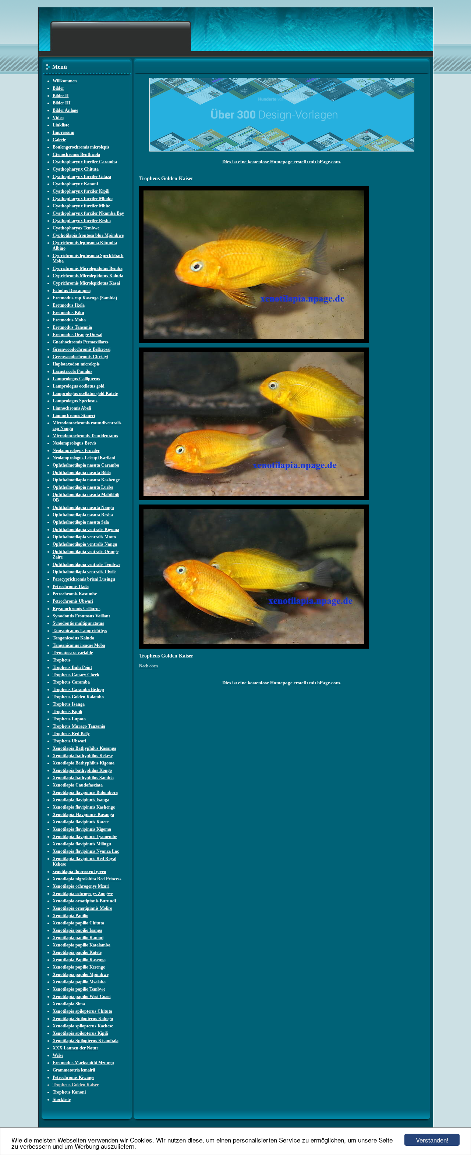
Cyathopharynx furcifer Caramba (85, 161)
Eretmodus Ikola (69, 305)
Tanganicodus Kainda (73, 638)
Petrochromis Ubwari (73, 601)
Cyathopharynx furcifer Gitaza (82, 176)
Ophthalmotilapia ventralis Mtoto (84, 536)
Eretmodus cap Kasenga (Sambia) (85, 297)
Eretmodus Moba (69, 319)
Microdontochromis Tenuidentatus (85, 435)
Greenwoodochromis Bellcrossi (81, 349)
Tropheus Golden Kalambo (78, 696)
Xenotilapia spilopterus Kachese (83, 1026)
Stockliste (62, 1099)
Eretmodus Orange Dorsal (77, 334)
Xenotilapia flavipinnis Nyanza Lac (86, 851)
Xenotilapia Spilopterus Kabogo (83, 1018)
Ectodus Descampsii (72, 290)
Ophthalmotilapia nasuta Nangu (83, 507)
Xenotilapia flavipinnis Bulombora (85, 792)
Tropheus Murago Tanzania (79, 726)
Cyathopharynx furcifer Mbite (81, 205)
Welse (58, 1055)
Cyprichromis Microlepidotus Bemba (88, 268)
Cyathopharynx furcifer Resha (82, 220)
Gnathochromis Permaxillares (81, 342)
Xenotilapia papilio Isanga (77, 930)
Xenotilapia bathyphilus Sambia (83, 777)
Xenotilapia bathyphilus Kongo (82, 770)
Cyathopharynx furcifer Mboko (83, 198)
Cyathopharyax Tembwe (76, 228)
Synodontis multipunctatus (78, 623)
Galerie (59, 139)
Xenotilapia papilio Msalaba (79, 981)
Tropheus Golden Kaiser (76, 1084)
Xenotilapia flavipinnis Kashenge (84, 807)
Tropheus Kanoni (69, 1092)
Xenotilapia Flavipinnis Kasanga (83, 814)
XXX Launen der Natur (75, 1048)
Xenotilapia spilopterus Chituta (82, 1011)
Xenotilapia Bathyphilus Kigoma (83, 763)
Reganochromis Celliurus (76, 608)
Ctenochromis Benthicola (76, 154)
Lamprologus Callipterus (76, 378)
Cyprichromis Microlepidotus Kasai (86, 283)
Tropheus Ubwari (69, 741)
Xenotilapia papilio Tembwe (79, 989)
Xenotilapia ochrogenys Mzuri (81, 886)
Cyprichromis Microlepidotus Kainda (88, 275)
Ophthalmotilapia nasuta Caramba (86, 465)
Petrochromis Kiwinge (73, 1077)
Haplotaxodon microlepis (76, 364)
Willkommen (65, 80)
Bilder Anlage (65, 110)
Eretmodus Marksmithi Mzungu (83, 1062)
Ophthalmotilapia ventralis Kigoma (86, 529)
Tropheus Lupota (69, 718)
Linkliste (61, 125)
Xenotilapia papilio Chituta (78, 923)
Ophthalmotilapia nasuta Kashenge (86, 479)
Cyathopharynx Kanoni (75, 183)
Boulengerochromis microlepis (81, 147)
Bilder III (62, 103)
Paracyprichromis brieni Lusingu (84, 579)
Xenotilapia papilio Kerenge (79, 967)
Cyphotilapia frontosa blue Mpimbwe (88, 235)
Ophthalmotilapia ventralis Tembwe (86, 564)
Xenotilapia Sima (69, 1003)
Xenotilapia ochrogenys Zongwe (83, 893)
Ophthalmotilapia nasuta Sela (81, 522)
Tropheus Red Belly (71, 733)
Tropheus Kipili (67, 711)
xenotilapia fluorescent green (79, 871)
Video (58, 117)
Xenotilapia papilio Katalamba (81, 945)
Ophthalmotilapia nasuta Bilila (82, 472)
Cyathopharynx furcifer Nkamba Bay (88, 213)
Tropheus (62, 660)
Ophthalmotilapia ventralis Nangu (85, 544)
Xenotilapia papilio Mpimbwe (81, 974)
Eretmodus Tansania (72, 327)
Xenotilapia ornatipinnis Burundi (84, 900)
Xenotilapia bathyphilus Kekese (83, 755)
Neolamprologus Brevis (74, 443)
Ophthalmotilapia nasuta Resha (83, 514)
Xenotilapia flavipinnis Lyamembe (85, 836)
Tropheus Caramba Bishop (78, 689)
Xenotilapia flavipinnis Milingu (82, 843)
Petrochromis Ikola (71, 586)
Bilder (58, 88)
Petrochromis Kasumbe (75, 593)
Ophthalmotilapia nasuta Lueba (83, 487)
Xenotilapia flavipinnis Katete (81, 821)
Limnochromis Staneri (74, 415)
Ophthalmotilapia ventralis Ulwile (84, 571)
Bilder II (61, 95)
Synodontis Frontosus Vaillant (81, 616)
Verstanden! (432, 1139)
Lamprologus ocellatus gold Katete (85, 393)
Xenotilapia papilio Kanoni (78, 937)
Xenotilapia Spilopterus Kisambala (85, 1040)
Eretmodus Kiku (68, 312)
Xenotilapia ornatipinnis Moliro (82, 908)
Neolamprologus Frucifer (76, 450)
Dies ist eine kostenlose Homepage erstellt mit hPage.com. (281, 161)
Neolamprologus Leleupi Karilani (84, 457)
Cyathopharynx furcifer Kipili (81, 191)
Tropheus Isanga (69, 704)
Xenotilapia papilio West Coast (82, 996)
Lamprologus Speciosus (75, 400)
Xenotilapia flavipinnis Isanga (81, 799)
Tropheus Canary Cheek (76, 674)
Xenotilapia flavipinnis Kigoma (82, 829)
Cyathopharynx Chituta (76, 169)
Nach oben (148, 666)
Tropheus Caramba (71, 682)
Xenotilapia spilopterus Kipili (80, 1033)
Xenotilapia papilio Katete (77, 952)
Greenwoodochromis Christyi (80, 356)
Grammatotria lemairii (74, 1070)
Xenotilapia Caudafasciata (78, 785)
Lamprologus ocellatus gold (79, 386)
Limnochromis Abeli (72, 408)
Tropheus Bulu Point (72, 667)
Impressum (63, 132)
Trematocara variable (73, 652)
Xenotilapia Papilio (70, 915)
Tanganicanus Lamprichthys (80, 630)
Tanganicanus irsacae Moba (79, 645)
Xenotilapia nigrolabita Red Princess (87, 878)
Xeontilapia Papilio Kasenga (79, 959)
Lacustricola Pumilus (72, 371)
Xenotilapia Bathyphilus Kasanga (84, 748)
